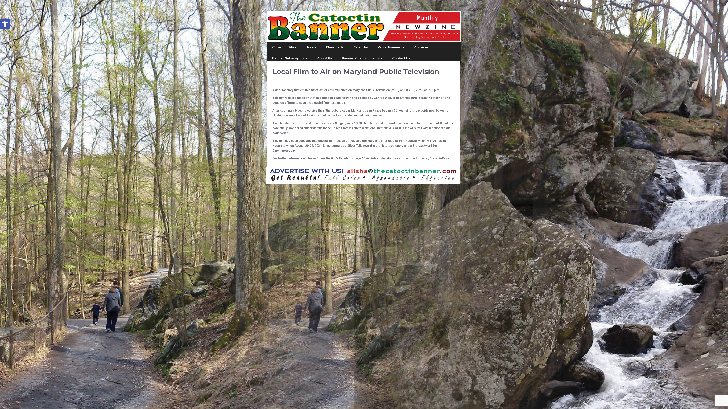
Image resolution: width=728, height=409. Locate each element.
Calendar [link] (360, 47)
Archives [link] (421, 47)
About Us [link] (324, 58)
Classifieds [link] (335, 47)
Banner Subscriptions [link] (289, 58)
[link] (5, 24)
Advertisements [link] (391, 47)
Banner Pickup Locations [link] (362, 58)
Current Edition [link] (284, 47)
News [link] (311, 47)
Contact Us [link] (401, 58)
